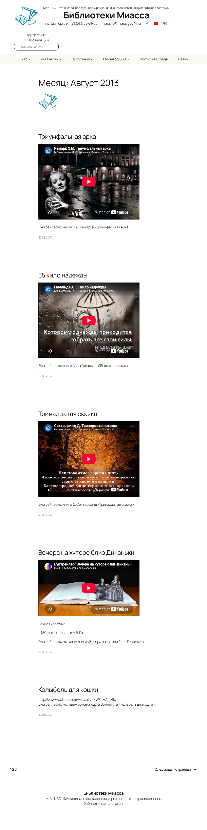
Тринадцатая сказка (67, 413)
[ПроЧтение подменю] (92, 59)
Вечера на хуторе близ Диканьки (86, 552)
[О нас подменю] (29, 59)
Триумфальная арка (67, 136)
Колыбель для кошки (68, 689)
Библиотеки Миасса (106, 15)
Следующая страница (176, 769)
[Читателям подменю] (60, 59)
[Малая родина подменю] (128, 59)
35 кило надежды (63, 275)
